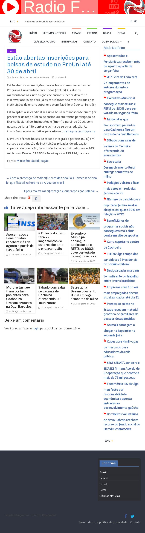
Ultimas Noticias (54, 33)
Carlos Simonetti (41, 77)
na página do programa (79, 131)
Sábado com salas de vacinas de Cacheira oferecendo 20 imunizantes (52, 295)
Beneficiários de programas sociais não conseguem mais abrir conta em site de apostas (121, 228)
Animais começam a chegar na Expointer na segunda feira (119, 330)
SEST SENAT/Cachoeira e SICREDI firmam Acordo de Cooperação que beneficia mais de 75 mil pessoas (122, 370)
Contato (89, 41)
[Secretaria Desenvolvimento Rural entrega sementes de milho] (84, 270)
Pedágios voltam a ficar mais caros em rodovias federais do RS (121, 188)
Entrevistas (69, 41)
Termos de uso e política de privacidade (103, 522)
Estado (92, 33)
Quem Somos (110, 41)
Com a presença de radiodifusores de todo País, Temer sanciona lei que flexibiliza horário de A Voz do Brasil (51, 180)
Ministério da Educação (33, 161)
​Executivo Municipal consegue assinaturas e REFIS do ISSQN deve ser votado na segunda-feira (84, 245)
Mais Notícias (114, 48)
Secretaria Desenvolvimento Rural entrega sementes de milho (84, 293)
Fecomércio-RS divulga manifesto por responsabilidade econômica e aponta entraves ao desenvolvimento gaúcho (121, 395)
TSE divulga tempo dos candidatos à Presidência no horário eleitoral (121, 259)
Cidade (76, 33)
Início (33, 33)
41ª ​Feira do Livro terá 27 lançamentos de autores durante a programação (51, 240)
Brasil (107, 33)
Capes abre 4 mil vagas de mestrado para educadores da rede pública (121, 349)
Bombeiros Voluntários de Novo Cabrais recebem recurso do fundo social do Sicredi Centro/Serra (122, 421)
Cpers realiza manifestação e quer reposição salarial (61, 191)
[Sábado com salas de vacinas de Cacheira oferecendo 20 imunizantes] (52, 270)
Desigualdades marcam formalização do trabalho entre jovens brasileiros (121, 276)
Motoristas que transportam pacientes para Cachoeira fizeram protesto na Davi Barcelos (19, 297)
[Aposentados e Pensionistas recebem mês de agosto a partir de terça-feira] (20, 216)
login (36, 328)
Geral (121, 33)
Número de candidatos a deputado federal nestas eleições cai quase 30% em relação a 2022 (122, 207)
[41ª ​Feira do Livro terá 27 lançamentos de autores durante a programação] (52, 216)
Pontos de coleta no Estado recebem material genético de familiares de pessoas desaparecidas (121, 311)
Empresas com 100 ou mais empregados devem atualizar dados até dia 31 (121, 292)
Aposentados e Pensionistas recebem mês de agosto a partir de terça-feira (20, 242)
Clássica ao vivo (44, 41)
